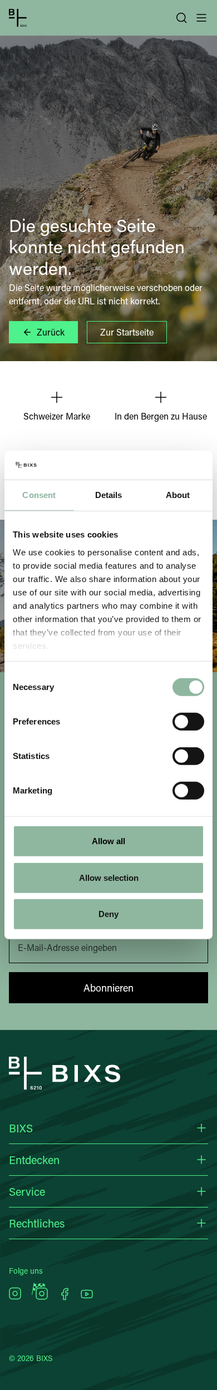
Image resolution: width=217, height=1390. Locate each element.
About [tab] (178, 495)
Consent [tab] (39, 495)
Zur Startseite (127, 332)
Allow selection (109, 878)
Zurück (51, 332)
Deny (108, 914)
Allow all (108, 841)
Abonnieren (108, 987)
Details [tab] (108, 495)
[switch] (188, 722)
